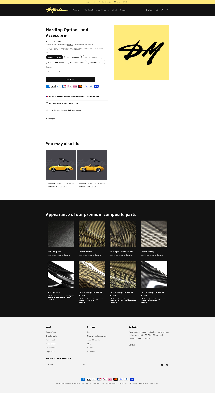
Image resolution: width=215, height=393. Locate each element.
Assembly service (94, 340)
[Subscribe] (83, 364)
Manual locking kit (92, 57)
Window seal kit (73, 57)
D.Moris (63, 383)
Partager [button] (51, 118)
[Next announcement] (168, 2)
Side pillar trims (96, 62)
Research (91, 352)
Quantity (49, 67)
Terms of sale (51, 332)
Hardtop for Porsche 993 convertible (92, 184)
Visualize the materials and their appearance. (64, 110)
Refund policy (51, 340)
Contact (132, 345)
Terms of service (52, 344)
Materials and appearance (97, 336)
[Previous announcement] (46, 2)
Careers (90, 348)
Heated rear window (56, 62)
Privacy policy (51, 348)
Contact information (98, 383)
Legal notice (50, 352)
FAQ (89, 332)
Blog (89, 344)
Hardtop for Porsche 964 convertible (61, 184)
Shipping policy (52, 336)
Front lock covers (77, 62)
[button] (76, 10)
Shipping (70, 44)
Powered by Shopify (72, 383)
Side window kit (54, 57)
